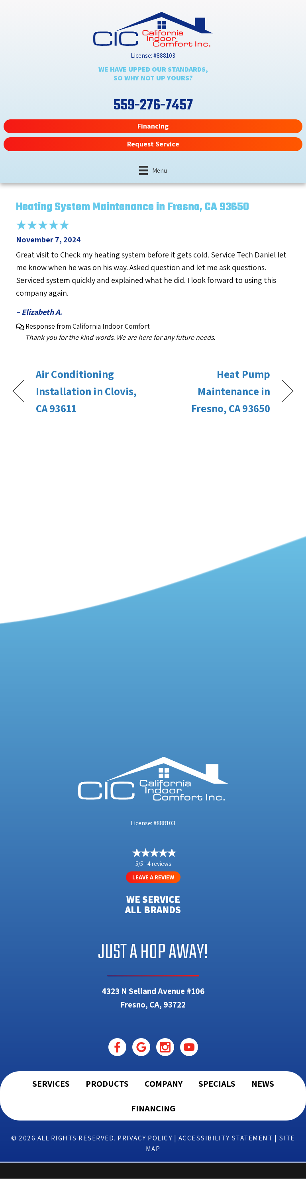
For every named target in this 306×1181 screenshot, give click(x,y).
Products (107, 1083)
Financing (153, 1108)
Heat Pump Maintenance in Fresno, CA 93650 (215, 391)
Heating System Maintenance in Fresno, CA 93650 (132, 207)
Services (51, 1083)
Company (163, 1083)
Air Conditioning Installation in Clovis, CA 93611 (86, 391)
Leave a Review (153, 877)
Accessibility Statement (225, 1138)
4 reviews (159, 863)
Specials (216, 1083)
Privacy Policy (145, 1138)
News (262, 1083)
